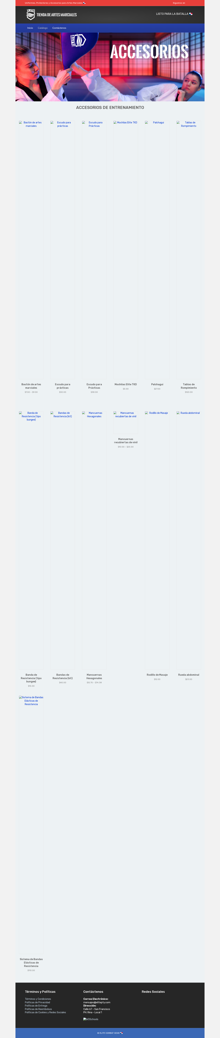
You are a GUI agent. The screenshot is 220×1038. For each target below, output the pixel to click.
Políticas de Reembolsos (38, 1009)
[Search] (192, 28)
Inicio (30, 27)
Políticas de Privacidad (37, 1002)
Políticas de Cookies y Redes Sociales (45, 1012)
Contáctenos (59, 27)
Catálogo (43, 27)
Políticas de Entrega (36, 1005)
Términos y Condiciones (38, 999)
